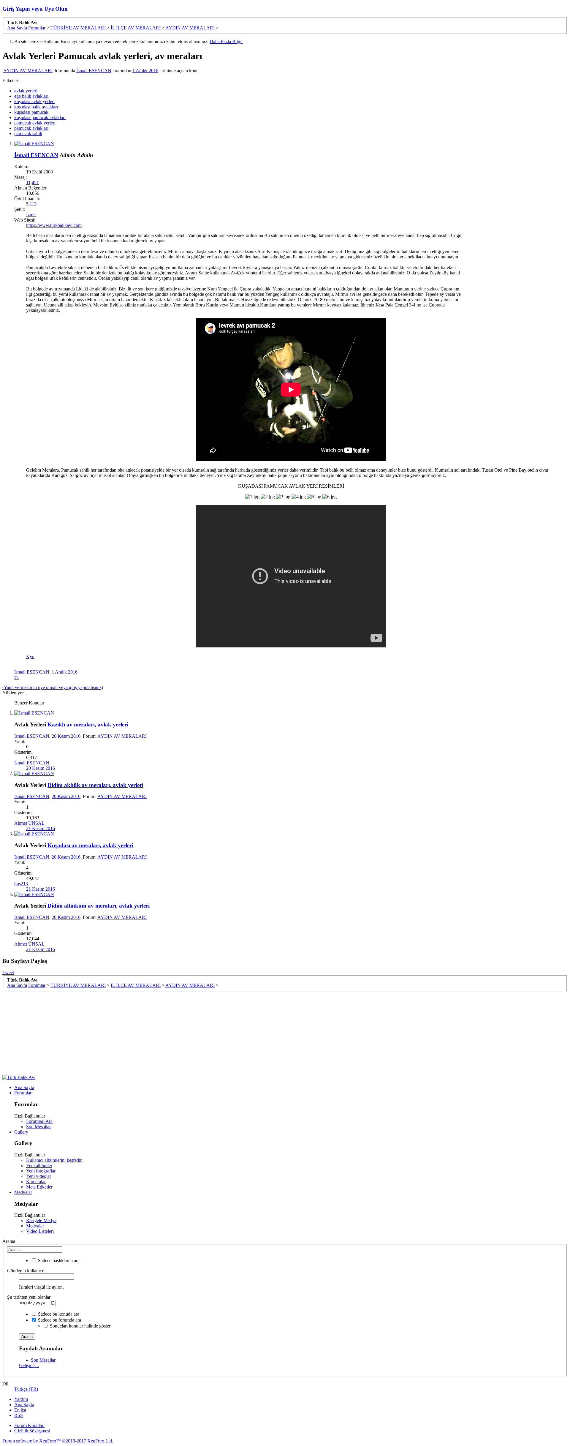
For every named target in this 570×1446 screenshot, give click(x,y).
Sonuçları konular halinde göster (79, 1325)
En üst (20, 1409)
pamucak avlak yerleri (35, 122)
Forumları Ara (39, 1121)
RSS (18, 1415)
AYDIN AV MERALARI (28, 70)
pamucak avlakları (31, 128)
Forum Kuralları (29, 1425)
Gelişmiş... (29, 1365)
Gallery (21, 1131)
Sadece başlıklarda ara (58, 1260)
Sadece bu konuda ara (58, 1314)
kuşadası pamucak (31, 112)
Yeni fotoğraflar (41, 1170)
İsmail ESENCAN (93, 70)
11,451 (32, 182)
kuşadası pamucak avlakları (40, 117)
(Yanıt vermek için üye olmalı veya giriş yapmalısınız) (52, 687)
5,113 (31, 203)
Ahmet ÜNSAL (29, 823)
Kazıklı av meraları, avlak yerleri (88, 724)
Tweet (8, 972)
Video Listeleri (40, 1231)
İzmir (31, 214)
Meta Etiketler (39, 1186)
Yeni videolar (38, 1176)
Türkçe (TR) (26, 1389)
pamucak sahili (28, 133)
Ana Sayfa (24, 1087)
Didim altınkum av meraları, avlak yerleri (99, 906)
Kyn (30, 656)
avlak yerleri (25, 90)
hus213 (21, 883)
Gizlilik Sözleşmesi (32, 1430)
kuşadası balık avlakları (36, 106)
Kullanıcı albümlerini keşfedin (54, 1160)
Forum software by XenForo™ (57, 1440)
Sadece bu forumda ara (59, 1319)
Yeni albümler (39, 1165)
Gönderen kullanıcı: (25, 1270)
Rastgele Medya (41, 1220)
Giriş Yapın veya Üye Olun (35, 9)
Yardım (21, 1399)
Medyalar (23, 1192)
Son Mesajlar (38, 1126)
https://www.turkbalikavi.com (54, 225)
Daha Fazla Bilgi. (226, 41)
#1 (16, 677)
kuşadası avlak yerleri (34, 101)
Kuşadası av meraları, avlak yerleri (90, 845)
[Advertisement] (511, 270)
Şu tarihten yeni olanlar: (29, 1297)
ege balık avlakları (31, 96)
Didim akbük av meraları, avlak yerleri (95, 785)
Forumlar (22, 1092)
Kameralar (36, 1181)
